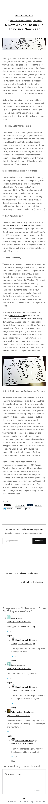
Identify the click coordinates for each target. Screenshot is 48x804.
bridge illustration (17, 315)
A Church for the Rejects (32, 582)
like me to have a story (19, 225)
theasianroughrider (24, 640)
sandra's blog (29, 626)
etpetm (14, 618)
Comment (37, 790)
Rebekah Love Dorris (20, 712)
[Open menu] (24, 1)
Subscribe (39, 541)
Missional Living (17, 20)
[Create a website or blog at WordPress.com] (24, 799)
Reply (9, 635)
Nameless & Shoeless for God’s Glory (21, 573)
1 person (21, 757)
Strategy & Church (33, 20)
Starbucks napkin (28, 318)
